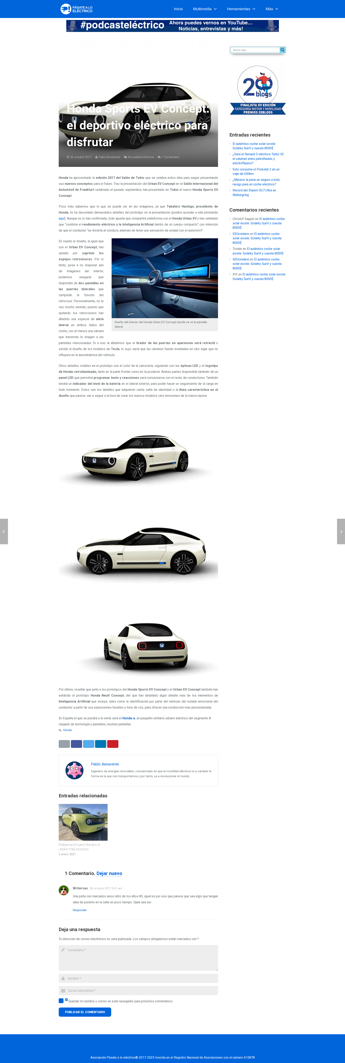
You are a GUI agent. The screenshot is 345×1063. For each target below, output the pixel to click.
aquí (61, 218)
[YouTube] (177, 1050)
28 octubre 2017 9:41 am (106, 888)
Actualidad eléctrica (141, 157)
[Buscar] (285, 9)
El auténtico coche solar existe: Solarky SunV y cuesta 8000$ (259, 223)
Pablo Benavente (109, 157)
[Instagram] (187, 1050)
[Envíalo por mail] (64, 744)
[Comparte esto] (76, 744)
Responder (80, 910)
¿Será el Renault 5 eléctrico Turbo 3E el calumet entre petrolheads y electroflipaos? (258, 158)
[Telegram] (207, 1050)
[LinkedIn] (167, 1050)
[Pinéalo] (112, 744)
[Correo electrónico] (138, 1050)
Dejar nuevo (109, 873)
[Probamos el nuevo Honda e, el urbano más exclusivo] (83, 822)
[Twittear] (88, 744)
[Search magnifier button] (282, 50)
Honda (67, 730)
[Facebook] (148, 1050)
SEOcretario (241, 234)
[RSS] (197, 1050)
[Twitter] (158, 1050)
